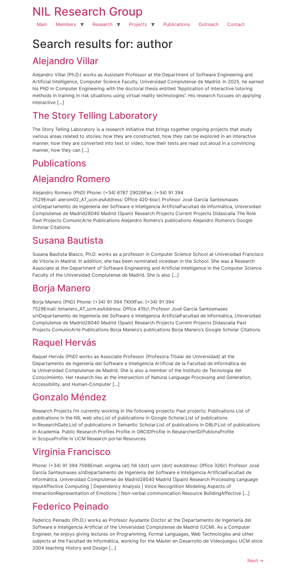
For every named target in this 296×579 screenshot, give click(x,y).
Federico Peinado (70, 506)
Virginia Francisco (71, 451)
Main (42, 24)
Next (255, 560)
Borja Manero (61, 288)
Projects (138, 24)
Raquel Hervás (64, 342)
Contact (236, 24)
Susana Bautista (67, 240)
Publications (176, 24)
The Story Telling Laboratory (95, 115)
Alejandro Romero (71, 178)
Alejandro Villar (65, 60)
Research (102, 24)
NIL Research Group (87, 11)
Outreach (209, 24)
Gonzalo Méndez (69, 397)
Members (66, 24)
